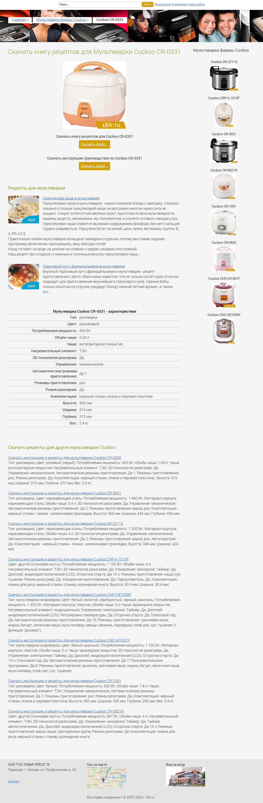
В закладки (179, 4)
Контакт (13, 781)
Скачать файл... (94, 144)
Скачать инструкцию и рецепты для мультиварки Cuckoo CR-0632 (64, 457)
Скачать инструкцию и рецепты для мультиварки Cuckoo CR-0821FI (66, 711)
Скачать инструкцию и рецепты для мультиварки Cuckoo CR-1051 (64, 680)
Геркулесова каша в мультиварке (71, 198)
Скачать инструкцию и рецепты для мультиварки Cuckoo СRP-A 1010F (68, 559)
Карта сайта (196, 4)
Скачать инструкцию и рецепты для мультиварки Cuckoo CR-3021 (64, 493)
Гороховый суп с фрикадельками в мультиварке (84, 266)
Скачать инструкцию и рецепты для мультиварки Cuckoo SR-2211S (65, 523)
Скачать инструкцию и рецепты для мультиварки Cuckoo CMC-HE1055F (69, 594)
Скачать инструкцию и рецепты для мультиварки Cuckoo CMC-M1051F (69, 640)
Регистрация (162, 4)
